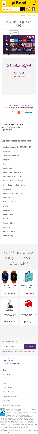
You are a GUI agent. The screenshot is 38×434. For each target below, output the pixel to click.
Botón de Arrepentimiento (11, 405)
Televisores (17, 15)
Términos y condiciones (10, 396)
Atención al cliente (11, 361)
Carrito (5, 379)
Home (5, 370)
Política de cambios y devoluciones (14, 392)
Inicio (4, 15)
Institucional (7, 383)
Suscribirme (30, 346)
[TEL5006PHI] (19, 42)
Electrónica (10, 15)
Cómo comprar (7, 388)
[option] (19, 112)
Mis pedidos (6, 374)
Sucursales (6, 401)
